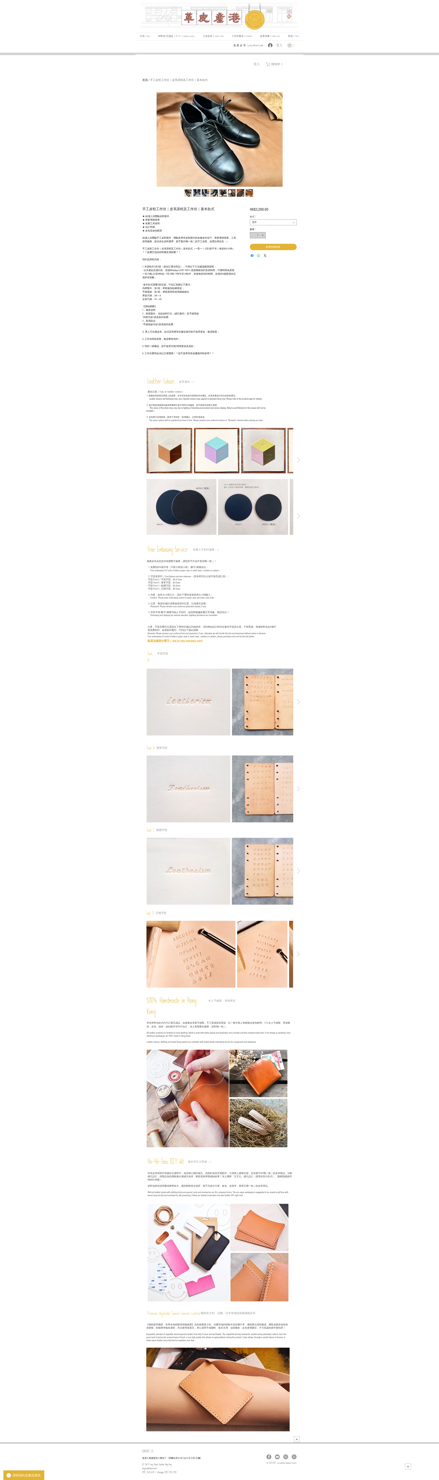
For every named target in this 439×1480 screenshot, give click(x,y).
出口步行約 (189, 1458)
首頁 (145, 79)
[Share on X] (265, 256)
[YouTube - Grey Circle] (277, 1456)
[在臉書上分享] (252, 256)
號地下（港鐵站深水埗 (171, 1458)
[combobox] (273, 222)
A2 (183, 1458)
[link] (292, 45)
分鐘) (198, 1458)
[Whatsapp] (294, 1456)
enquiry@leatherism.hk (149, 1469)
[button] (293, 36)
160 (159, 1458)
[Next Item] (298, 460)
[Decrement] (252, 235)
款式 (253, 216)
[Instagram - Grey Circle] (285, 1456)
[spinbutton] (257, 235)
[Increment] (263, 235)
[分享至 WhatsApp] (259, 256)
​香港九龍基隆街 (150, 1458)
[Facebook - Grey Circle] (268, 1456)
